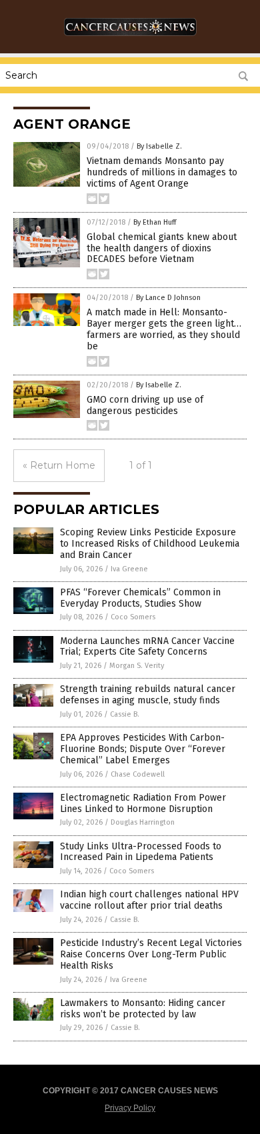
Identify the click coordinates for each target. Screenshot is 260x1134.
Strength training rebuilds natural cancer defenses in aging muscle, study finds (147, 694)
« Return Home (59, 465)
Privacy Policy (130, 1108)
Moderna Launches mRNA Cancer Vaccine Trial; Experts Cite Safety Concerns (147, 646)
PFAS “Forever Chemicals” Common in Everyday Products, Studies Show (140, 598)
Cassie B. (124, 714)
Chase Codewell (138, 774)
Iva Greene (129, 569)
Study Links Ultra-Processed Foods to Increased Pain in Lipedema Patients (140, 852)
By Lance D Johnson (168, 297)
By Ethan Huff (154, 222)
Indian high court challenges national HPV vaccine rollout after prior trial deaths (149, 900)
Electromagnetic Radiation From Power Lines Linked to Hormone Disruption (143, 803)
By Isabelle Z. (159, 146)
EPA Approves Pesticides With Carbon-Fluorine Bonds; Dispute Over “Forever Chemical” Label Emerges (142, 749)
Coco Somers (133, 617)
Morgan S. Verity (136, 665)
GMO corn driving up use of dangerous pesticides (145, 405)
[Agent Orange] (130, 39)
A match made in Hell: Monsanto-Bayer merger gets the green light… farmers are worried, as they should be (164, 329)
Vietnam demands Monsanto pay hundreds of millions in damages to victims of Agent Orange (162, 172)
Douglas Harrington (143, 822)
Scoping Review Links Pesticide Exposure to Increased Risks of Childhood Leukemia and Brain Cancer (149, 544)
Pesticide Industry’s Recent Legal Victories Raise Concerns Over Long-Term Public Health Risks (151, 954)
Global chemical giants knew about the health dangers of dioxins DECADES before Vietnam (162, 248)
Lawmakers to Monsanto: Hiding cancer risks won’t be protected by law (142, 1008)
